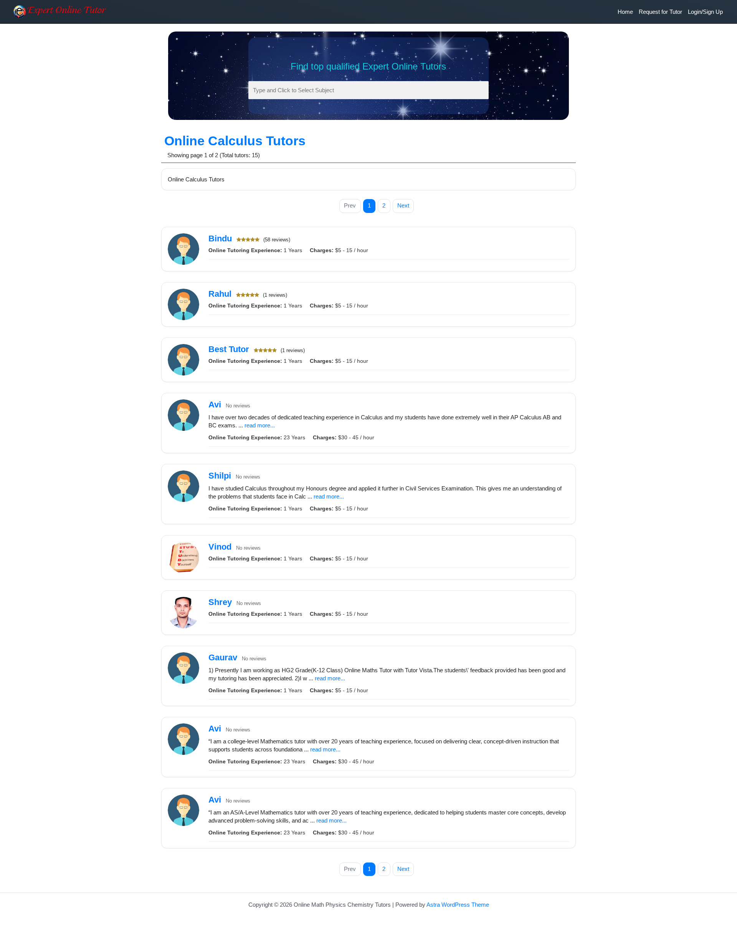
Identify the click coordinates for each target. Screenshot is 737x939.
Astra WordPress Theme (457, 904)
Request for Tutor (660, 11)
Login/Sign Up (705, 11)
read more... (260, 425)
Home (625, 11)
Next (403, 205)
